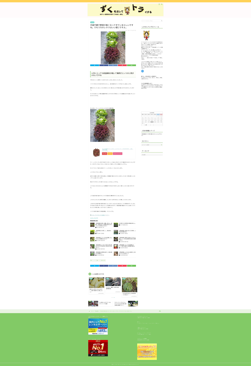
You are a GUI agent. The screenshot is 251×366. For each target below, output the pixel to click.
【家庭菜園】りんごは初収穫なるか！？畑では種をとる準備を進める (127, 245)
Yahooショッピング (118, 153)
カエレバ (108, 151)
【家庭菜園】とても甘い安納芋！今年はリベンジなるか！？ (127, 252)
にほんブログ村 (94, 218)
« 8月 (146, 124)
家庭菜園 (92, 22)
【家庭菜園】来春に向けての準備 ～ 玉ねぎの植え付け (128, 231)
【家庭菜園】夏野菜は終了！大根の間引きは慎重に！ (103, 252)
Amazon (110, 153)
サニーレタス (93, 260)
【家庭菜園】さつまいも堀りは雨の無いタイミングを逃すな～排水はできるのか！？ (103, 246)
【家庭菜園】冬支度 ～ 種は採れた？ (103, 231)
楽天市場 (104, 153)
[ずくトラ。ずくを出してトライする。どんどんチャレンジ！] (125, 15)
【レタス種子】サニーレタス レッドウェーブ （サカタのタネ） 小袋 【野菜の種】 (117, 149)
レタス (99, 260)
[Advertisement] (114, 102)
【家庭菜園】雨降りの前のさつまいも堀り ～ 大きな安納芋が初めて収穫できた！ (127, 239)
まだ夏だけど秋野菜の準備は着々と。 (127, 223)
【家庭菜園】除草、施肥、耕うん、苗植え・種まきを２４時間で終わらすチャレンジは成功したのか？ (103, 224)
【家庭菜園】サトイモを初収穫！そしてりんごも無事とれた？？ (103, 238)
